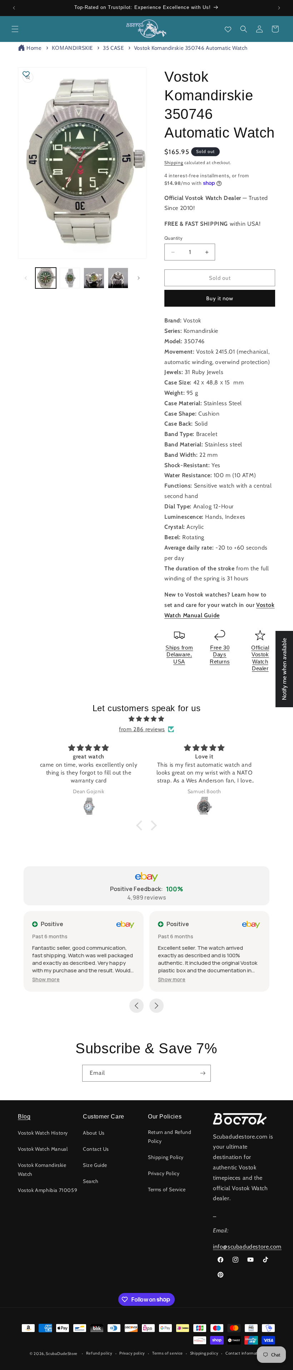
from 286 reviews (142, 729)
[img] (146, 719)
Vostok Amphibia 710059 (47, 1190)
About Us (94, 1133)
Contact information (244, 1353)
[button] (15, 29)
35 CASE (113, 48)
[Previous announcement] (14, 8)
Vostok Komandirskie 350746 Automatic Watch (191, 48)
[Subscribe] (202, 1073)
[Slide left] (26, 278)
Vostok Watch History (43, 1133)
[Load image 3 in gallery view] (94, 278)
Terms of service (167, 1353)
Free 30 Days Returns (220, 655)
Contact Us (96, 1149)
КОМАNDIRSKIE (72, 48)
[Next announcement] (279, 8)
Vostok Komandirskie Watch (42, 1169)
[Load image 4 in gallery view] (118, 278)
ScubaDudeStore (62, 1353)
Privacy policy (132, 1353)
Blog (24, 1116)
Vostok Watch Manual (43, 1149)
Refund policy (99, 1353)
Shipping (173, 162)
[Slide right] (138, 278)
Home (33, 48)
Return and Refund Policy (169, 1136)
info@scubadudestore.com (247, 1246)
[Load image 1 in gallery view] (45, 278)
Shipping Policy (166, 1157)
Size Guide (95, 1165)
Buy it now (219, 298)
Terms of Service (167, 1189)
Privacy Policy (163, 1173)
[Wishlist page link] (228, 29)
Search (91, 1181)
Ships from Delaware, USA (179, 655)
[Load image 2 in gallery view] (70, 278)
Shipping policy (204, 1353)
